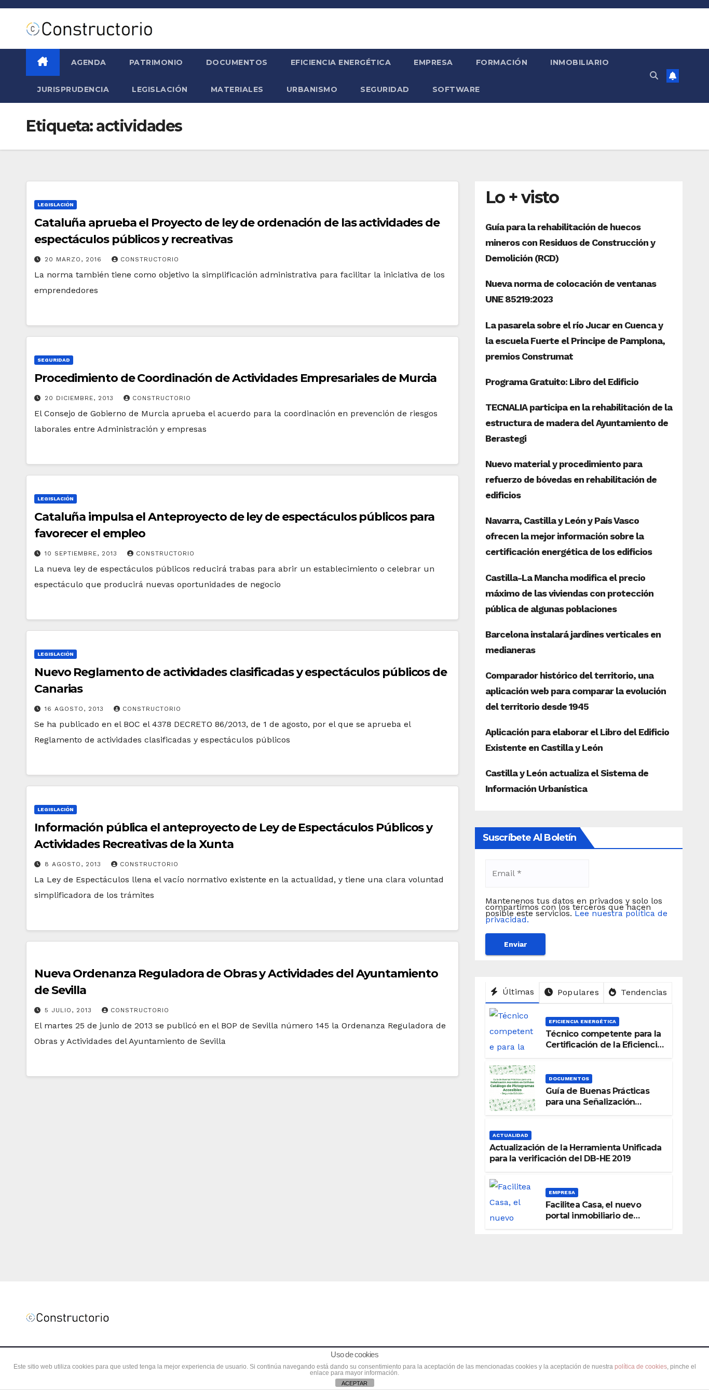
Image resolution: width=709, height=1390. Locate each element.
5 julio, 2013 (69, 1010)
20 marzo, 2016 (74, 259)
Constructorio (149, 259)
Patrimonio (156, 62)
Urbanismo (312, 89)
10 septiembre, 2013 (82, 553)
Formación (502, 62)
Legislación (160, 89)
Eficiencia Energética (341, 62)
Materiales (237, 89)
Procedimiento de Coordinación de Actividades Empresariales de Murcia (235, 378)
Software (456, 89)
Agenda (88, 62)
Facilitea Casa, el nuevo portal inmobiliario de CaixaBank (593, 1216)
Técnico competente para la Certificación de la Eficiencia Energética (604, 1045)
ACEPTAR (354, 1383)
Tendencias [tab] (642, 992)
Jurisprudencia (73, 89)
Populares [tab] (577, 992)
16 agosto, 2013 (75, 708)
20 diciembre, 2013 (80, 398)
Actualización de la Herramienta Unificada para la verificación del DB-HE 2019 (575, 1153)
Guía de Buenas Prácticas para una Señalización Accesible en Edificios (597, 1102)
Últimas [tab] (517, 992)
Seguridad (385, 89)
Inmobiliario (579, 62)
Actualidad (510, 1135)
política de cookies (641, 1366)
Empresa (433, 62)
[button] (654, 76)
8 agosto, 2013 (74, 864)
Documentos (237, 62)
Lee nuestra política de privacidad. (576, 916)
